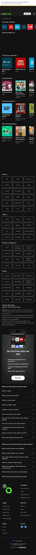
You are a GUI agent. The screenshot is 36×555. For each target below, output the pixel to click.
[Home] (2, 18)
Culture (18, 219)
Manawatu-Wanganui (29, 281)
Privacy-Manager (7, 518)
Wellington (29, 299)
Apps (22, 509)
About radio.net (25, 488)
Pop (7, 179)
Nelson (18, 287)
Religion (18, 225)
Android (5, 533)
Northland (29, 287)
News (7, 219)
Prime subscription (26, 515)
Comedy (18, 231)
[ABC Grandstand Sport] (4, 27)
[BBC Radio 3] (30, 27)
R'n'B (28, 209)
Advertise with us (25, 494)
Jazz (29, 197)
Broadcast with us (25, 497)
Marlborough (7, 287)
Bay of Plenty (18, 275)
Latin (7, 209)
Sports (29, 219)
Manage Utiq (6, 515)
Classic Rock (18, 203)
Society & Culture (28, 247)
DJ (7, 231)
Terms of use (6, 506)
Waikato (7, 299)
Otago (7, 293)
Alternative (18, 191)
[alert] (18, 3)
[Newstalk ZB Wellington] (23, 27)
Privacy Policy (6, 509)
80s (29, 191)
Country (18, 185)
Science (7, 265)
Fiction (18, 259)
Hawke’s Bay (18, 281)
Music (28, 237)
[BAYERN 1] (17, 27)
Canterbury (29, 275)
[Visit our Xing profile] (25, 527)
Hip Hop (29, 179)
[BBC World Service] (11, 27)
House (18, 197)
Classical (7, 197)
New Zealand (19, 541)
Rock (18, 179)
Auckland (7, 275)
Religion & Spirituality (18, 247)
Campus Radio (29, 231)
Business (7, 253)
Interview (7, 237)
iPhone (4, 527)
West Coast (18, 299)
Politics (7, 225)
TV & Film (18, 265)
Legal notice (6, 512)
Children (29, 225)
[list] (18, 27)
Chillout (7, 185)
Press (22, 491)
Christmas (18, 237)
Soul (7, 203)
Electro (7, 191)
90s (18, 209)
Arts (29, 265)
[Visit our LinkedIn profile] (22, 527)
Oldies (29, 185)
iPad (4, 530)
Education (29, 253)
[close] (34, 1)
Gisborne (7, 281)
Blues (28, 203)
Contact (23, 506)
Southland (18, 293)
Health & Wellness (28, 259)
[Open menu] (34, 14)
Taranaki (29, 293)
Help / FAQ (23, 512)
